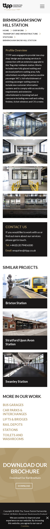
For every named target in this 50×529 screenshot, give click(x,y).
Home (6, 30)
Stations (8, 37)
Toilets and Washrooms (13, 437)
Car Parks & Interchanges (15, 412)
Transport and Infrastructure (20, 34)
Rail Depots (12, 424)
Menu (42, 6)
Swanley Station (17, 381)
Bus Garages (13, 405)
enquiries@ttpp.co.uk (24, 250)
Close (47, 518)
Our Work (18, 30)
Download (24, 486)
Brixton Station (16, 303)
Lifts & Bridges (15, 419)
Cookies (25, 526)
